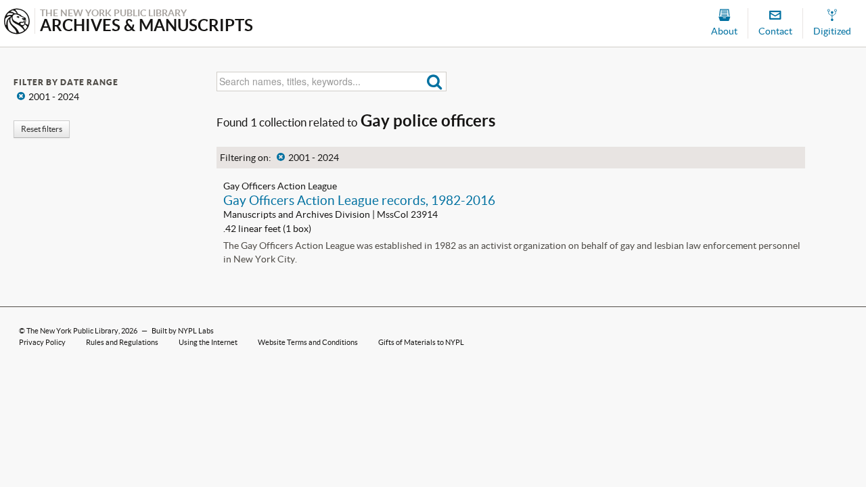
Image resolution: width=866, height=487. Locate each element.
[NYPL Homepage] (17, 22)
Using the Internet (208, 342)
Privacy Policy (42, 342)
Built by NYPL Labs (183, 331)
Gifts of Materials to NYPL (421, 342)
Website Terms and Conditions (308, 342)
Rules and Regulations (122, 342)
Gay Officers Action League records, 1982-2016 (359, 200)
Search (435, 81)
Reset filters (41, 128)
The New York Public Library (72, 331)
